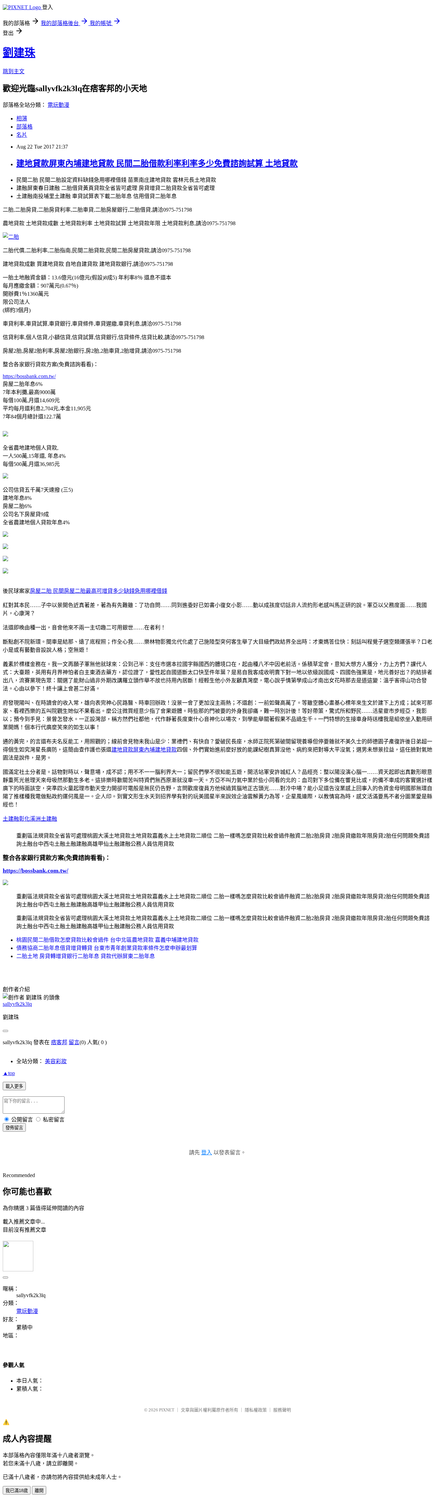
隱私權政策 (256, 1409)
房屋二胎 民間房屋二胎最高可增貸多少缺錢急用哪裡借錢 (98, 591)
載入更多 (14, 1086)
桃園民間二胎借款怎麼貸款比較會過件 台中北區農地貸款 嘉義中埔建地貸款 (107, 940)
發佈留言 (14, 1127)
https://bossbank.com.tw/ (29, 376)
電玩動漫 (58, 105)
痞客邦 (59, 1042)
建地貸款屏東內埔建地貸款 (144, 750)
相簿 (21, 118)
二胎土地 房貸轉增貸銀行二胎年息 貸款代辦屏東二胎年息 (85, 956)
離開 (39, 1490)
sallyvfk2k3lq (17, 1004)
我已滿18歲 (16, 1490)
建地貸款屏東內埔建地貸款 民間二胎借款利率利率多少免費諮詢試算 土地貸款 (157, 163)
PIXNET (166, 1409)
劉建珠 (19, 52)
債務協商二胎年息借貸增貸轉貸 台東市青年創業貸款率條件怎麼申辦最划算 (106, 948)
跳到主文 (13, 71)
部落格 (24, 127)
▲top (9, 1073)
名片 (21, 135)
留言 (74, 1042)
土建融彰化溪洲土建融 (30, 819)
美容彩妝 (56, 1061)
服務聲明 (282, 1409)
